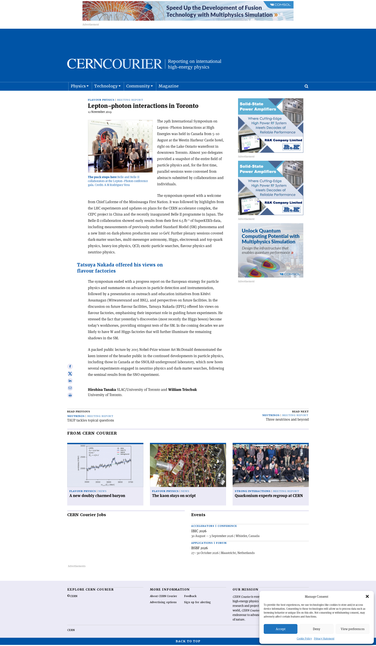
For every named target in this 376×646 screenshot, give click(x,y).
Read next (300, 411)
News (102, 491)
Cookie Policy (304, 638)
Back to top (188, 641)
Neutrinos (76, 416)
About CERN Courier (163, 596)
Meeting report (130, 100)
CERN (71, 630)
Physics (78, 86)
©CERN (72, 596)
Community (138, 86)
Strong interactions (252, 491)
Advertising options (163, 602)
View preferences (352, 629)
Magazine (168, 86)
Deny (316, 629)
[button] (367, 596)
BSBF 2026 (199, 548)
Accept (280, 629)
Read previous (78, 411)
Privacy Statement (324, 638)
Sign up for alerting (197, 602)
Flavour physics (101, 100)
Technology (106, 86)
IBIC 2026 (198, 531)
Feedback (190, 596)
